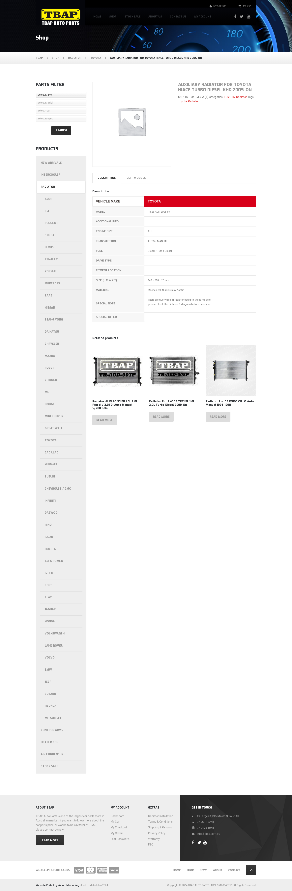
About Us (155, 16)
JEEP (48, 682)
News (203, 870)
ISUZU (49, 537)
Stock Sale (132, 16)
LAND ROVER (54, 646)
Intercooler (50, 175)
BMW (48, 670)
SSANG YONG (54, 320)
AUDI (48, 199)
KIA (47, 211)
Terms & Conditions (160, 821)
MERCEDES (52, 283)
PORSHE (50, 271)
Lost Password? (121, 839)
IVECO (49, 573)
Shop (113, 16)
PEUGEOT (51, 223)
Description (107, 178)
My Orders (117, 833)
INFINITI (50, 501)
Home (97, 16)
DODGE (50, 404)
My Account (202, 16)
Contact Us (178, 16)
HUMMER (51, 464)
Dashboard (117, 816)
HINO (48, 525)
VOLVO (50, 658)
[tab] (106, 178)
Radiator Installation (160, 816)
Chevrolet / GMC (58, 489)
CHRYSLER (52, 344)
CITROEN (51, 380)
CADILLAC (51, 452)
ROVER (49, 368)
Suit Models (136, 178)
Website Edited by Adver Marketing (57, 885)
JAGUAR (50, 609)
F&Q (150, 844)
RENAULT (51, 259)
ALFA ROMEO (54, 561)
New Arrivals (51, 163)
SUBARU (50, 694)
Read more (104, 420)
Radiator (241, 97)
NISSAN (50, 308)
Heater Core (50, 742)
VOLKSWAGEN (55, 633)
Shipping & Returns (160, 827)
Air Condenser (52, 754)
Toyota (182, 101)
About (217, 870)
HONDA (50, 621)
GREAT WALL (54, 428)
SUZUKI (50, 476)
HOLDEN (50, 549)
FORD (48, 585)
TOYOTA (229, 97)
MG (47, 392)
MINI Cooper (54, 416)
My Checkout (119, 827)
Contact (234, 870)
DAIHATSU (52, 332)
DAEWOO (51, 513)
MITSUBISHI (53, 718)
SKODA (49, 235)
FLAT (48, 597)
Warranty (154, 839)
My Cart (115, 821)
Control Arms (52, 730)
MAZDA (50, 356)
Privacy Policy (156, 833)
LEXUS (49, 247)
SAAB (48, 295)
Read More (50, 840)
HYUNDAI (51, 706)
